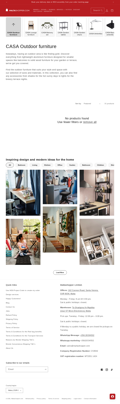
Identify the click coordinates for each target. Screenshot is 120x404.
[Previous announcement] (6, 2)
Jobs (8, 311)
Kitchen (47, 165)
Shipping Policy (12, 319)
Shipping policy (66, 398)
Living (34, 165)
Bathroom (86, 165)
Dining (113, 165)
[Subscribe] (45, 369)
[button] (37, 9)
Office (60, 165)
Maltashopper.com (17, 398)
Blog (7, 303)
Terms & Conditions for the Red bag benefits (24, 332)
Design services (12, 294)
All (10, 165)
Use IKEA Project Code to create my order (23, 290)
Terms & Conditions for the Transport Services (24, 336)
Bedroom (21, 165)
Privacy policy (41, 398)
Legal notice (77, 398)
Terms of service (53, 398)
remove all (90, 122)
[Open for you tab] (112, 396)
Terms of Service (12, 327)
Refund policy (30, 398)
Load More (60, 272)
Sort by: (78, 103)
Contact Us (10, 307)
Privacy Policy (11, 323)
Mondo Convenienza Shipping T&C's (20, 344)
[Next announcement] (113, 2)
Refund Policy (11, 315)
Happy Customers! (13, 299)
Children (100, 165)
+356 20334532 (87, 335)
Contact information (90, 398)
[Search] (101, 10)
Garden (72, 165)
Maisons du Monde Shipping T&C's (20, 340)
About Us (9, 348)
